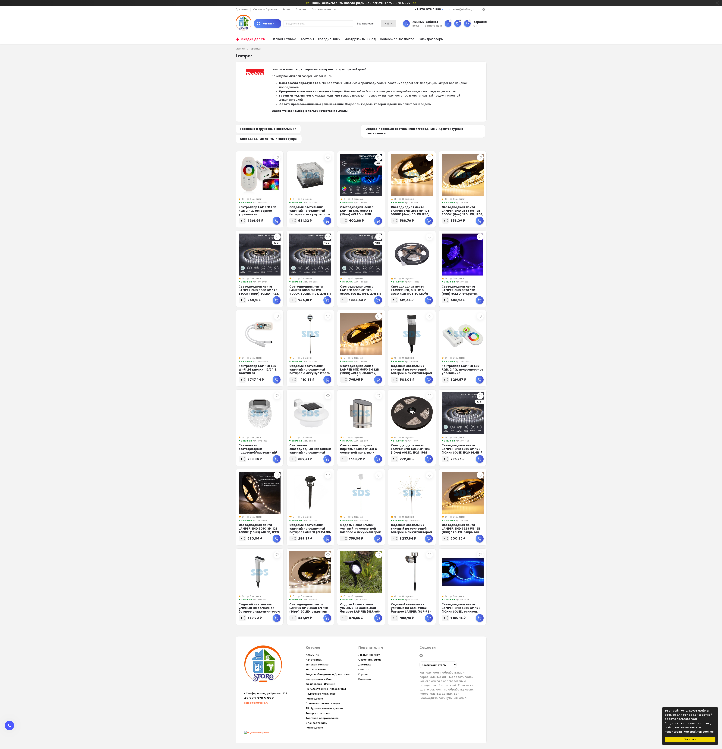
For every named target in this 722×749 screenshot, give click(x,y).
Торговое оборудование (322, 718)
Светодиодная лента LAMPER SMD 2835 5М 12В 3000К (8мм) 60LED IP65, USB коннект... (410, 213)
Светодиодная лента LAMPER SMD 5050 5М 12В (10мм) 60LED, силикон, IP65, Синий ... (461, 610)
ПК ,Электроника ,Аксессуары (326, 688)
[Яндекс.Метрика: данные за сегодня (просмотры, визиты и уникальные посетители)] (256, 733)
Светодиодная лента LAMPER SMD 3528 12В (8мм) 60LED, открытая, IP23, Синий (460, 292)
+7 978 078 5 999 (428, 9)
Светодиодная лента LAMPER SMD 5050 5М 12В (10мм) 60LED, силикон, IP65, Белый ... (359, 371)
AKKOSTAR (312, 654)
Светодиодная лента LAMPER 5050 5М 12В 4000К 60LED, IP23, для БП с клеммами (310, 292)
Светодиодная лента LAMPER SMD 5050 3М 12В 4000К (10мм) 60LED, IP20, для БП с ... (259, 530)
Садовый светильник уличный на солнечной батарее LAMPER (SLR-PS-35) (411, 610)
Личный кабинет (369, 654)
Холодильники (329, 39)
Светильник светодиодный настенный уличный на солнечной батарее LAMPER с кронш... (310, 452)
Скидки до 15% (253, 39)
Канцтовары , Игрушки (320, 684)
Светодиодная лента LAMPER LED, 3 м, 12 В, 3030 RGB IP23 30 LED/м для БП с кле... (409, 292)
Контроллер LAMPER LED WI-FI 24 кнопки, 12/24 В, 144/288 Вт (258, 369)
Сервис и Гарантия (265, 9)
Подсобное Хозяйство (397, 39)
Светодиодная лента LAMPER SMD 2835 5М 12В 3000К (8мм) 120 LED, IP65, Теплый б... (462, 213)
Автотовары (314, 659)
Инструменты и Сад (360, 39)
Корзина (363, 674)
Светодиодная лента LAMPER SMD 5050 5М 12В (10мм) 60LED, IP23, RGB (410, 449)
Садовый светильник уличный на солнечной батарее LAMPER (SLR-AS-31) (360, 610)
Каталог (268, 23)
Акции (286, 9)
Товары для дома (318, 713)
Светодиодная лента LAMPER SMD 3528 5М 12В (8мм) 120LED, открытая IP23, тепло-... (461, 530)
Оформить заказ (369, 659)
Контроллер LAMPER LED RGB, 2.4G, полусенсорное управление (462, 369)
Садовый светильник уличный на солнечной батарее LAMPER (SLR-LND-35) (310, 530)
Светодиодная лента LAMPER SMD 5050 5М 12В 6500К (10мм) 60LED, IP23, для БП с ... (259, 292)
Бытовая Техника (283, 39)
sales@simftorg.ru (464, 9)
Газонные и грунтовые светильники (268, 129)
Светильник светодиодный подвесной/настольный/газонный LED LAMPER (258, 451)
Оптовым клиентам (324, 9)
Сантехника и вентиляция (323, 703)
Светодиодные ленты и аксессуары (268, 139)
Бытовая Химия (316, 669)
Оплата (363, 669)
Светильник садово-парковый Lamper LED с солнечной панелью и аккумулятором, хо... (358, 451)
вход (416, 25)
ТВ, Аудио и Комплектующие (325, 708)
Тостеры (307, 39)
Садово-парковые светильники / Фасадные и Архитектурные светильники (414, 131)
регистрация (433, 25)
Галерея (301, 9)
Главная (240, 48)
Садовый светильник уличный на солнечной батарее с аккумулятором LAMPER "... (309, 213)
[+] (277, 221)
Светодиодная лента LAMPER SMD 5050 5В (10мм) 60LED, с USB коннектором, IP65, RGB (358, 213)
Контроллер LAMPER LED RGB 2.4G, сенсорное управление (257, 211)
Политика (364, 679)
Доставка (242, 9)
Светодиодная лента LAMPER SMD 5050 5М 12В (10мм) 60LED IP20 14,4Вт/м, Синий (462, 451)
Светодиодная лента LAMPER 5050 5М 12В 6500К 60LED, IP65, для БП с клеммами (360, 292)
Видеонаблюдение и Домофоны (328, 674)
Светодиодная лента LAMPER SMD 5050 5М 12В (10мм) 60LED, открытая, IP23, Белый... (308, 610)
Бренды (256, 48)
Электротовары (431, 39)
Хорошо (690, 739)
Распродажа (314, 698)
